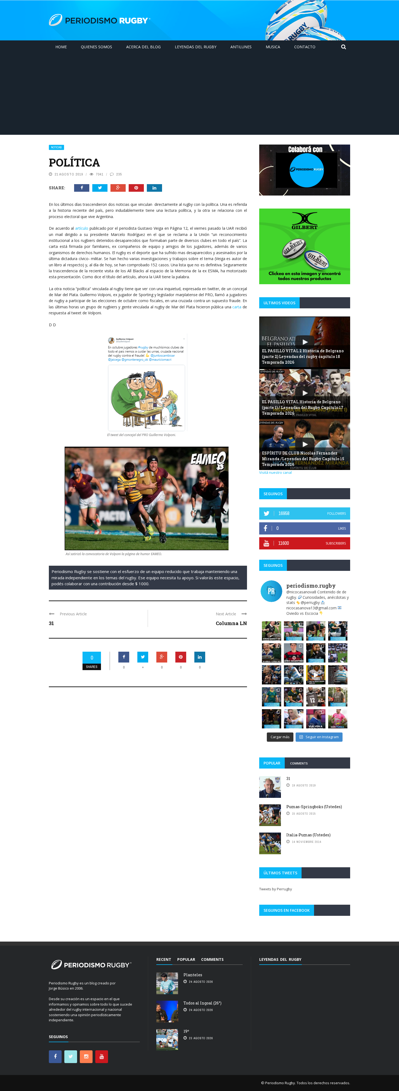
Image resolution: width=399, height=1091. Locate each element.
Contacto (304, 46)
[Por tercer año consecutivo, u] (293, 653)
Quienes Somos (96, 46)
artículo (81, 228)
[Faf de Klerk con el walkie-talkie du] (293, 718)
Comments (299, 763)
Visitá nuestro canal (275, 472)
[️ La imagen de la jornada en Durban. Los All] (337, 653)
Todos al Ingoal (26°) (202, 1003)
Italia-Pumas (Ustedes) (308, 834)
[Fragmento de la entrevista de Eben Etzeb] (271, 696)
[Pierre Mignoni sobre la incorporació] (337, 696)
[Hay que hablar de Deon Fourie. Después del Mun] (271, 653)
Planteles (192, 974)
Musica (273, 46)
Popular (272, 763)
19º (186, 1031)
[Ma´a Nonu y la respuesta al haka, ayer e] (315, 653)
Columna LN (231, 623)
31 (51, 623)
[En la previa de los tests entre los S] (337, 631)
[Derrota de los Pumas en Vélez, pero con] (293, 674)
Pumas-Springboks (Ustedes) (314, 806)
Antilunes (241, 46)
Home (61, 46)
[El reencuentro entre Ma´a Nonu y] (315, 696)
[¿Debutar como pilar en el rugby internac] (315, 674)
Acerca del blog (143, 46)
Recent (163, 959)
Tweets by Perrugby (275, 889)
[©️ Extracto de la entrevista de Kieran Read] (271, 718)
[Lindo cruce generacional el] (271, 674)
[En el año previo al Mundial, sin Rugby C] (315, 718)
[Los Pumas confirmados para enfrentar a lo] (337, 674)
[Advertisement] (199, 94)
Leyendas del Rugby (195, 46)
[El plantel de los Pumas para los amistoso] (337, 718)
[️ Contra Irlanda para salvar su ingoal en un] (271, 631)
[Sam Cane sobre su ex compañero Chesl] (293, 631)
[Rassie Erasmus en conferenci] (315, 631)
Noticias (56, 147)
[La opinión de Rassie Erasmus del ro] (293, 696)
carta (236, 306)
